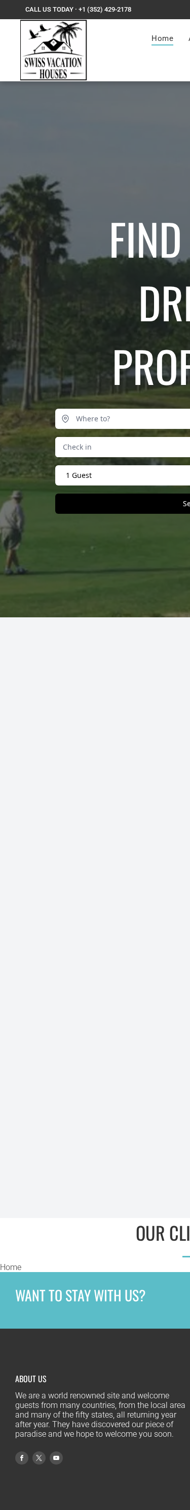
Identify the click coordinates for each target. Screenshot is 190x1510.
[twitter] (39, 1459)
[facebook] (21, 1459)
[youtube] (56, 1459)
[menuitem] (162, 38)
